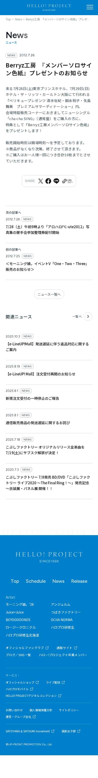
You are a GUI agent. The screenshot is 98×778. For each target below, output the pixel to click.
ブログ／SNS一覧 (18, 655)
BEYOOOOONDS (18, 619)
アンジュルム (60, 604)
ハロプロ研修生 (62, 627)
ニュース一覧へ (49, 294)
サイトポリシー (69, 710)
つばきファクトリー (66, 612)
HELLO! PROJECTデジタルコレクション (31, 696)
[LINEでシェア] (56, 181)
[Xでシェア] (40, 181)
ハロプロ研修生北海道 (22, 635)
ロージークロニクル (21, 627)
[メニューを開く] (90, 7)
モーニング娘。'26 (20, 604)
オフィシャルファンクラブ (25, 647)
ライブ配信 (53, 682)
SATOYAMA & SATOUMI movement (28, 731)
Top (15, 581)
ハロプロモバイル (17, 689)
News (58, 581)
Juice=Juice (15, 612)
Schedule (36, 581)
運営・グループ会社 (18, 717)
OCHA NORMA (62, 619)
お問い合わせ (14, 710)
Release (79, 581)
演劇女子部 (68, 731)
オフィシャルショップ (20, 682)
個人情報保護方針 (40, 710)
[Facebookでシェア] (48, 181)
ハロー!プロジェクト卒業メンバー (63, 655)
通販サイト (65, 647)
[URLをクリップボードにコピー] (67, 181)
